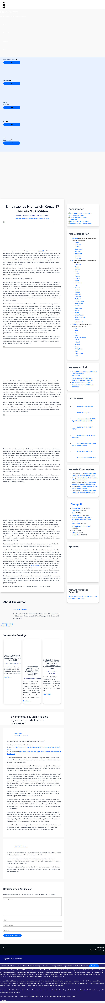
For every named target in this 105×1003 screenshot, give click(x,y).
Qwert (73, 513)
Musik (37, 215)
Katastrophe (78, 283)
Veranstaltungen (44, 215)
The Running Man (77, 515)
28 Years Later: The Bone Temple (81, 526)
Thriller (77, 312)
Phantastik (78, 294)
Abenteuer (78, 264)
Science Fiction (79, 301)
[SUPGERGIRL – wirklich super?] (78, 221)
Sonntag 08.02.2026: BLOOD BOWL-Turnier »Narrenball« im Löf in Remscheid (12, 657)
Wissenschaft (79, 322)
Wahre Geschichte (80, 317)
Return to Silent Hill (77, 508)
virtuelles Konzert (39, 218)
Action (77, 267)
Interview (77, 251)
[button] (16, 59)
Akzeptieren (94, 966)
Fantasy (77, 276)
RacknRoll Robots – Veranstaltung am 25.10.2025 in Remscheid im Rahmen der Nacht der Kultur (52, 664)
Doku (76, 271)
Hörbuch (77, 342)
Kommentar (78, 253)
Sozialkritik (78, 306)
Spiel (76, 351)
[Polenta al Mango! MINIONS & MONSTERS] (80, 219)
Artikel (77, 242)
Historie (77, 278)
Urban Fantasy (79, 315)
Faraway (74, 532)
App (76, 328)
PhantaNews (9, 12)
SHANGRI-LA (76, 376)
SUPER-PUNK (76, 523)
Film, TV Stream (80, 337)
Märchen (77, 292)
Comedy (77, 269)
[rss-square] (4, 5)
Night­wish (41, 251)
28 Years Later (76, 535)
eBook (77, 335)
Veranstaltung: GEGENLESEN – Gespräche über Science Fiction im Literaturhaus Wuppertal (32, 671)
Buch (76, 330)
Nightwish (25, 218)
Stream (31, 218)
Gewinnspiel (78, 249)
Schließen (3, 1000)
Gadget (77, 339)
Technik (77, 310)
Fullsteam (18, 218)
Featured (77, 246)
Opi (73, 530)
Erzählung (78, 244)
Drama (77, 273)
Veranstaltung (79, 353)
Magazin (77, 344)
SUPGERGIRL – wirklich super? (81, 382)
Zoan (47, 218)
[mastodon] (4, 3)
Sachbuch (78, 299)
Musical (77, 287)
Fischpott (76, 504)
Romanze (78, 296)
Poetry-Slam (78, 349)
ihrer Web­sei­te (35, 565)
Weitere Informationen (82, 966)
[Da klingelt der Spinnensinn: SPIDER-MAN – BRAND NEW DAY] (80, 215)
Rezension (78, 258)
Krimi (76, 285)
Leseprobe (78, 256)
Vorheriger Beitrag (6, 624)
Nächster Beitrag (6, 626)
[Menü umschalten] (11, 62)
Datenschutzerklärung (97, 950)
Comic (77, 333)
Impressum (100, 947)
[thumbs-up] (4, 7)
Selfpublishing (79, 303)
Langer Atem (75, 510)
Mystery (77, 290)
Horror (77, 280)
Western (77, 319)
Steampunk (78, 308)
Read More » (7, 677)
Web (76, 355)
